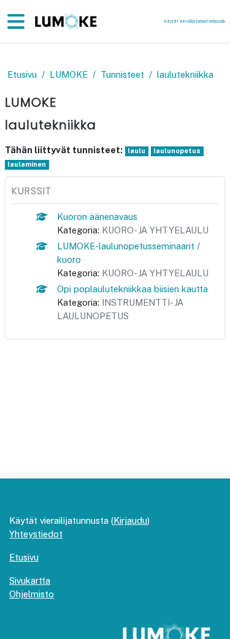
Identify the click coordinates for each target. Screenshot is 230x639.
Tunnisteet (122, 74)
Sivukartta (29, 580)
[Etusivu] (64, 22)
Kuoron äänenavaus (97, 216)
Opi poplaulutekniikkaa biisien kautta (132, 289)
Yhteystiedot (36, 534)
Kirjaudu (218, 21)
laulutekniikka (185, 74)
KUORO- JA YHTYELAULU (155, 230)
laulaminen (26, 164)
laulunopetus (177, 150)
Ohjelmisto (31, 594)
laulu (136, 150)
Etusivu (22, 74)
